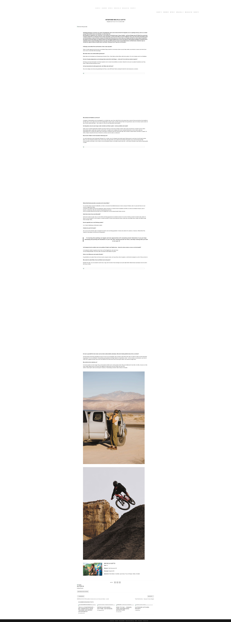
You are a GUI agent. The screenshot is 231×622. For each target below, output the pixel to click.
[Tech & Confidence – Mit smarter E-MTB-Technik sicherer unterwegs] (87, 604)
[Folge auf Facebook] (1, 2)
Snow (104, 8)
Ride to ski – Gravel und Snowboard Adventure (124, 609)
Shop (132, 8)
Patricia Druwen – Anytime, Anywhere (104, 608)
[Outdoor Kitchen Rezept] (144, 604)
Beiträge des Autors (83, 591)
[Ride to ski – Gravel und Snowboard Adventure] (125, 604)
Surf (97, 8)
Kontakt (116, 620)
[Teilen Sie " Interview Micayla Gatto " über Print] (120, 582)
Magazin (125, 8)
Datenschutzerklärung (130, 620)
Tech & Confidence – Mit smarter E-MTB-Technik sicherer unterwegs (86, 609)
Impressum (112, 620)
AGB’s (136, 620)
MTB (110, 8)
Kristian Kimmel (115, 21)
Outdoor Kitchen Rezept (142, 608)
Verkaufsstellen (122, 620)
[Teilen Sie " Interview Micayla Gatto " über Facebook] (115, 582)
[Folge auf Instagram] (3, 2)
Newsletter (140, 620)
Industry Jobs (145, 620)
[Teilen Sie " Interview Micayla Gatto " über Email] (117, 582)
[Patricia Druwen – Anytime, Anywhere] (106, 604)
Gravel (117, 8)
